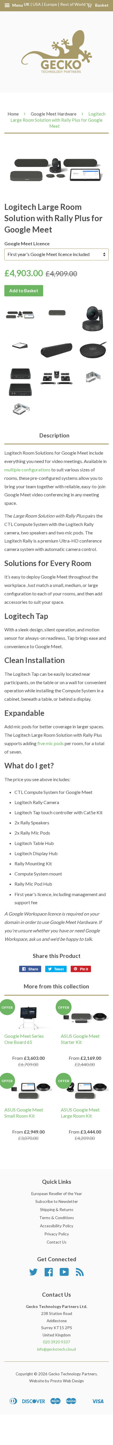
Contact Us (56, 1242)
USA (37, 4)
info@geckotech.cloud (56, 1349)
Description (54, 435)
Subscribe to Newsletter (56, 1201)
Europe (50, 4)
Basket (101, 5)
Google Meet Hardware (53, 113)
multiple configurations (27, 469)
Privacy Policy (56, 1234)
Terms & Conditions (56, 1217)
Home (13, 113)
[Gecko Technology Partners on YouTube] (64, 1274)
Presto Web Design (67, 1381)
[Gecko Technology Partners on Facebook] (48, 1274)
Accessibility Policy (56, 1226)
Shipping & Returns (56, 1209)
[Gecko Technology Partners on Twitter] (33, 1274)
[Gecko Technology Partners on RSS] (80, 1274)
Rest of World (72, 4)
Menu (17, 5)
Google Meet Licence (27, 243)
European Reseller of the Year (56, 1193)
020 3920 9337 (56, 1342)
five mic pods (50, 743)
